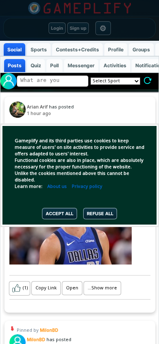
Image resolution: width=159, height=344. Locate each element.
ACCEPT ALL (59, 213)
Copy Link (46, 288)
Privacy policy (87, 187)
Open (72, 288)
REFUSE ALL (100, 213)
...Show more (102, 288)
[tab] (14, 49)
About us (57, 187)
